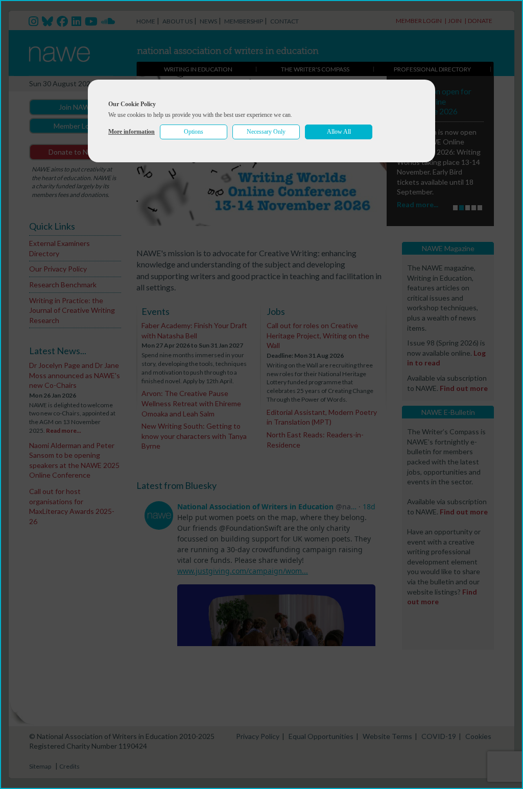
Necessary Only (266, 131)
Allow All (339, 131)
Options (193, 131)
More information (131, 131)
